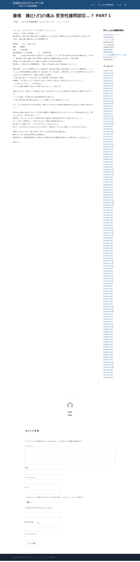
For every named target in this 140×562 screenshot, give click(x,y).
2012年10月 (107, 266)
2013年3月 (107, 253)
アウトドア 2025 (109, 40)
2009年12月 (107, 327)
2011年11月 (107, 281)
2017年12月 (107, 119)
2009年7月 (107, 334)
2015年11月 (107, 172)
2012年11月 (107, 263)
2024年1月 (107, 78)
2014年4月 (107, 220)
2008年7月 (107, 347)
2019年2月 (107, 98)
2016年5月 (107, 157)
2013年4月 (107, 251)
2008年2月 (107, 357)
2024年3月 (107, 76)
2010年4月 (107, 321)
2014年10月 (107, 205)
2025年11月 (107, 73)
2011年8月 (106, 286)
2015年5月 (107, 187)
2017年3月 (107, 136)
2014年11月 (107, 202)
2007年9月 (107, 370)
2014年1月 (107, 228)
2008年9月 (107, 342)
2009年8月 (107, 332)
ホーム (93, 5)
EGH (16, 22)
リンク (119, 5)
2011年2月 (106, 301)
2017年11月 (107, 121)
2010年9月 (107, 314)
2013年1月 (107, 258)
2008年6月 (107, 349)
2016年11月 (107, 144)
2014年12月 (107, 200)
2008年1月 (107, 360)
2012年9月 (107, 268)
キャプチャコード (31, 534)
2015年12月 (107, 169)
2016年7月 (107, 152)
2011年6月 (106, 291)
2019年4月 (107, 96)
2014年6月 (107, 215)
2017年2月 (107, 139)
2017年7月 (107, 131)
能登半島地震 (107, 50)
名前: (26, 467)
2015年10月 (107, 174)
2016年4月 (107, 159)
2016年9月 (107, 149)
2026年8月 (107, 71)
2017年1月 (107, 141)
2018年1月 (107, 116)
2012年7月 (107, 273)
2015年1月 (107, 197)
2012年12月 (107, 261)
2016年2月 (107, 164)
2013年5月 (107, 248)
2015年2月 (107, 195)
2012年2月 (107, 276)
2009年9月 (107, 329)
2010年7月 (107, 316)
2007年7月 (107, 375)
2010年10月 (107, 311)
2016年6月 (107, 154)
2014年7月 (107, 212)
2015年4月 (107, 190)
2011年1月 (106, 304)
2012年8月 (107, 271)
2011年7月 (106, 289)
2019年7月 (107, 91)
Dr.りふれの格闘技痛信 (106, 5)
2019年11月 (107, 83)
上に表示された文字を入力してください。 (39, 508)
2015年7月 (107, 182)
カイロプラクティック (47, 22)
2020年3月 (107, 81)
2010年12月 (107, 306)
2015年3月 (107, 192)
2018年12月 (107, 101)
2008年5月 (107, 352)
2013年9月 (107, 238)
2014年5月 (107, 218)
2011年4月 (106, 296)
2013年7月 (107, 243)
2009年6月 (107, 337)
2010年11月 (107, 309)
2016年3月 (107, 162)
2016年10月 (107, 147)
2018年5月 (107, 111)
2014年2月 (107, 225)
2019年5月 (107, 93)
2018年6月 (107, 109)
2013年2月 (107, 256)
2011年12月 (107, 278)
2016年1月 (107, 167)
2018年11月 (107, 103)
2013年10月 (107, 235)
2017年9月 (107, 126)
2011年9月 (106, 284)
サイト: (27, 487)
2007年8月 (107, 372)
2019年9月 (107, 86)
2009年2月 (107, 339)
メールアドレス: (30, 477)
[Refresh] (38, 522)
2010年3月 (107, 324)
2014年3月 (107, 223)
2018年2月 (107, 114)
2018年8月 (107, 106)
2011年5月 (106, 294)
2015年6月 (107, 185)
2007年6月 (107, 377)
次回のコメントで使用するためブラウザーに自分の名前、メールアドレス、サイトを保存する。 (55, 497)
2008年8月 (107, 344)
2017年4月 (107, 134)
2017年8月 (107, 129)
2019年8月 (107, 88)
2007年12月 (107, 362)
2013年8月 (107, 240)
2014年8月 (107, 210)
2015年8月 (107, 179)
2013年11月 (107, 233)
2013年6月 (107, 245)
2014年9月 (107, 207)
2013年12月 (107, 230)
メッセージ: (29, 446)
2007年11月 (107, 365)
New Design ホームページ (112, 35)
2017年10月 (107, 124)
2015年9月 (107, 177)
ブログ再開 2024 (109, 45)
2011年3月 (106, 299)
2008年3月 (107, 354)
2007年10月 (107, 367)
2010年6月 (107, 319)
